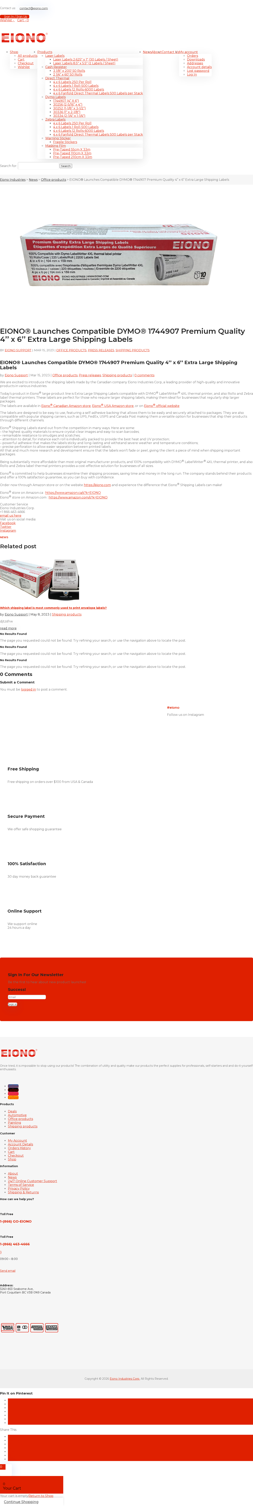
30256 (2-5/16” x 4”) (67, 104)
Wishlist (24, 67)
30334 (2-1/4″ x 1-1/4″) (69, 116)
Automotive (17, 1115)
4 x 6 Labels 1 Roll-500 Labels (75, 86)
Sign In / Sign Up (15, 16)
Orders (192, 56)
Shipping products (133, 350)
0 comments (144, 375)
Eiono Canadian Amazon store (66, 406)
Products (44, 52)
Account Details (20, 1144)
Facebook (8, 523)
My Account (17, 1140)
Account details (199, 67)
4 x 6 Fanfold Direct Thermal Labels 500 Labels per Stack (98, 93)
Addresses (195, 63)
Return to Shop (40, 1496)
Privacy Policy (19, 1188)
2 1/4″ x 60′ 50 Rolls (67, 74)
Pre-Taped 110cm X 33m (72, 153)
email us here (10, 515)
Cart (21, 59)
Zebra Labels (55, 119)
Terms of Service (21, 1185)
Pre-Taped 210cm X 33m (72, 157)
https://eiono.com (97, 485)
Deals (12, 1111)
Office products (71, 350)
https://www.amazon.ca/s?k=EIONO (73, 493)
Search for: (8, 166)
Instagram (8, 530)
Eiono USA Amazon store (113, 406)
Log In (192, 74)
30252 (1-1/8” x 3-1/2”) (69, 108)
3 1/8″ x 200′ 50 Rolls (69, 71)
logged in (28, 689)
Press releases (101, 350)
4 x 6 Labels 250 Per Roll (72, 82)
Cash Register (56, 67)
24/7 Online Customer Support (32, 1181)
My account (188, 52)
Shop (14, 52)
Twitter (5, 527)
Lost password (198, 71)
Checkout (26, 63)
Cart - (23, 20)
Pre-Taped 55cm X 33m (71, 149)
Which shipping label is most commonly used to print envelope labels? (53, 608)
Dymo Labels (55, 97)
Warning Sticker (58, 138)
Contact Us (170, 52)
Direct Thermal (57, 78)
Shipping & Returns (23, 1192)
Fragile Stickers (65, 142)
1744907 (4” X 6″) (66, 101)
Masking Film (55, 146)
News (147, 52)
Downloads (196, 59)
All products (27, 56)
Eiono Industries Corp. (125, 1378)
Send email (7, 1271)
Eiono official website (161, 406)
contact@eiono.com (34, 8)
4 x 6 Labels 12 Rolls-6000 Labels (78, 89)
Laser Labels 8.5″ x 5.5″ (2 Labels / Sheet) (84, 63)
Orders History (19, 1148)
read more (8, 628)
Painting (14, 1123)
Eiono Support (18, 350)
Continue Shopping (21, 1502)
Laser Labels (54, 56)
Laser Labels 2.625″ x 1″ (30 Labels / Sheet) (85, 59)
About (157, 52)
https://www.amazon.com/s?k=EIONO (78, 497)
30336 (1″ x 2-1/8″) (66, 112)
